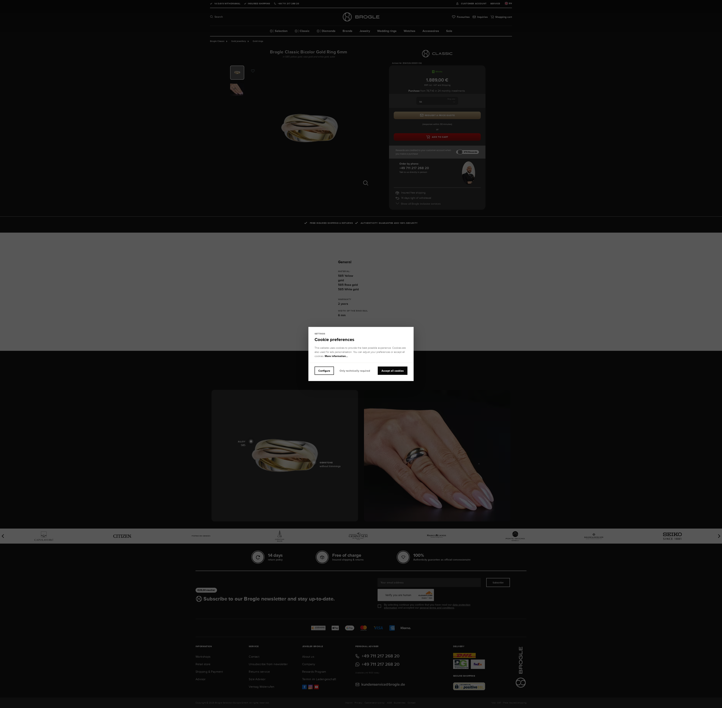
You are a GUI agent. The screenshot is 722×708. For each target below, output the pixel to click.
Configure (324, 370)
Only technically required (355, 370)
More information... (336, 356)
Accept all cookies (392, 370)
